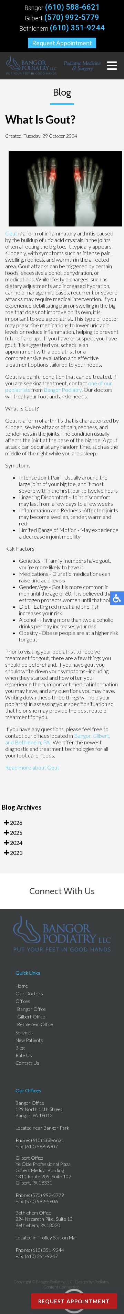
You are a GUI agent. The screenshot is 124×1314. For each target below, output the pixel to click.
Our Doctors (29, 993)
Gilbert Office (31, 1017)
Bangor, (83, 735)
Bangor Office (31, 1009)
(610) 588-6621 (72, 7)
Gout (11, 233)
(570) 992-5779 (71, 17)
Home (22, 986)
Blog (20, 1048)
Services (24, 1032)
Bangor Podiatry (63, 389)
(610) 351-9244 (77, 28)
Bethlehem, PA (32, 742)
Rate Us (24, 1055)
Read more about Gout (32, 767)
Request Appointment (62, 43)
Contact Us (27, 1063)
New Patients (29, 1040)
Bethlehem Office (35, 1024)
